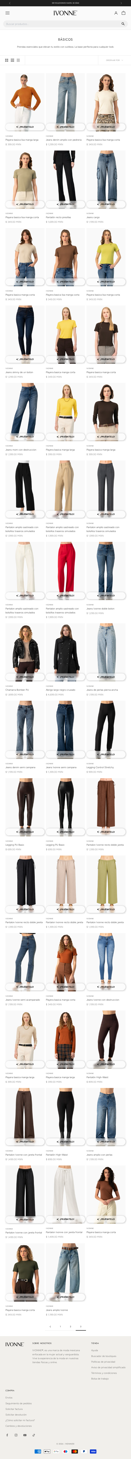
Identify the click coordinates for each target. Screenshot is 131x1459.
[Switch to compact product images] (18, 60)
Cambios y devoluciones (18, 1426)
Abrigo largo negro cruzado (60, 689)
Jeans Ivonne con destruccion (102, 999)
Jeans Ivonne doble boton (100, 608)
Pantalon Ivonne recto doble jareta (105, 844)
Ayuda (94, 1350)
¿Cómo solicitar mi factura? (20, 1420)
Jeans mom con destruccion (20, 449)
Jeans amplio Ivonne (57, 1310)
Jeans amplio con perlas (99, 1154)
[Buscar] (123, 23)
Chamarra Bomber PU (17, 689)
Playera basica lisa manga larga (21, 139)
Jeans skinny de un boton (19, 372)
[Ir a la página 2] (50, 1326)
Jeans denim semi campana (20, 767)
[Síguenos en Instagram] (16, 1435)
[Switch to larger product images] (6, 60)
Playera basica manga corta (20, 294)
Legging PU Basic (14, 844)
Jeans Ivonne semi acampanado (22, 999)
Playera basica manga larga (60, 449)
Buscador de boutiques (103, 1356)
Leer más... (76, 3)
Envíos (8, 1397)
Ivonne (9, 136)
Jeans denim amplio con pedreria (64, 139)
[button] (25, 129)
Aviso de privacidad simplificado (108, 1367)
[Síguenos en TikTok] (33, 1435)
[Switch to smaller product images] (12, 60)
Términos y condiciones (104, 1373)
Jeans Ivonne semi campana (61, 767)
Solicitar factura (14, 1409)
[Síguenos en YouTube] (25, 1435)
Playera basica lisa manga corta (103, 139)
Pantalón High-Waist (97, 1077)
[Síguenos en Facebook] (7, 1435)
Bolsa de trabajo (100, 1378)
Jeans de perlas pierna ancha (102, 689)
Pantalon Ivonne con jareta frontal (23, 1154)
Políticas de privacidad (103, 1361)
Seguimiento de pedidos (18, 1403)
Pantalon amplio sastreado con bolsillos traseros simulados (21, 529)
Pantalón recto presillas (58, 217)
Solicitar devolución (16, 1414)
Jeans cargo (93, 217)
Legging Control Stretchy (100, 767)
